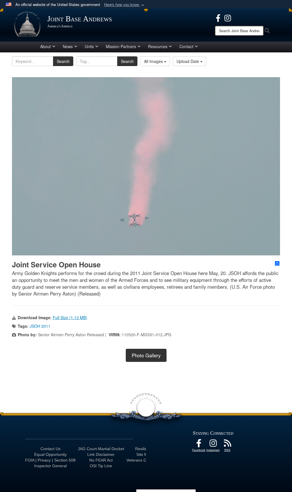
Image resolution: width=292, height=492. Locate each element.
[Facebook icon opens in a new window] (218, 17)
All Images (154, 61)
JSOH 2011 (40, 326)
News (68, 46)
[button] (124, 5)
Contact (186, 46)
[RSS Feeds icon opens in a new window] (227, 444)
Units (89, 46)
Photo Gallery (146, 355)
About (45, 46)
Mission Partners (121, 46)
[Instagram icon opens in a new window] (227, 17)
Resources (157, 46)
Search (63, 61)
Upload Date (188, 61)
